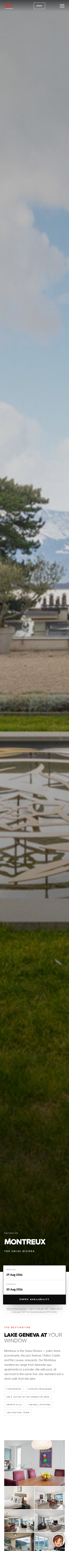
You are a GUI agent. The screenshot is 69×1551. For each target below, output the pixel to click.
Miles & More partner (16, 1308)
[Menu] (62, 6)
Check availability (35, 1299)
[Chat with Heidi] (59, 1540)
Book (39, 6)
